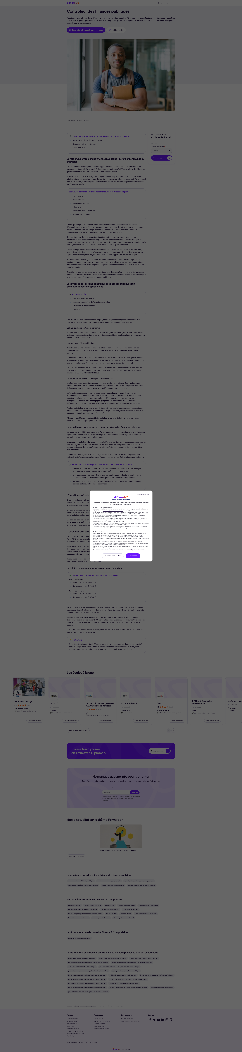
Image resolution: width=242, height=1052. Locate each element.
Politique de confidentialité (118, 549)
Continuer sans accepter (143, 494)
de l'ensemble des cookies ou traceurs (113, 511)
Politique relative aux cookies (137, 549)
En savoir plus (121, 544)
